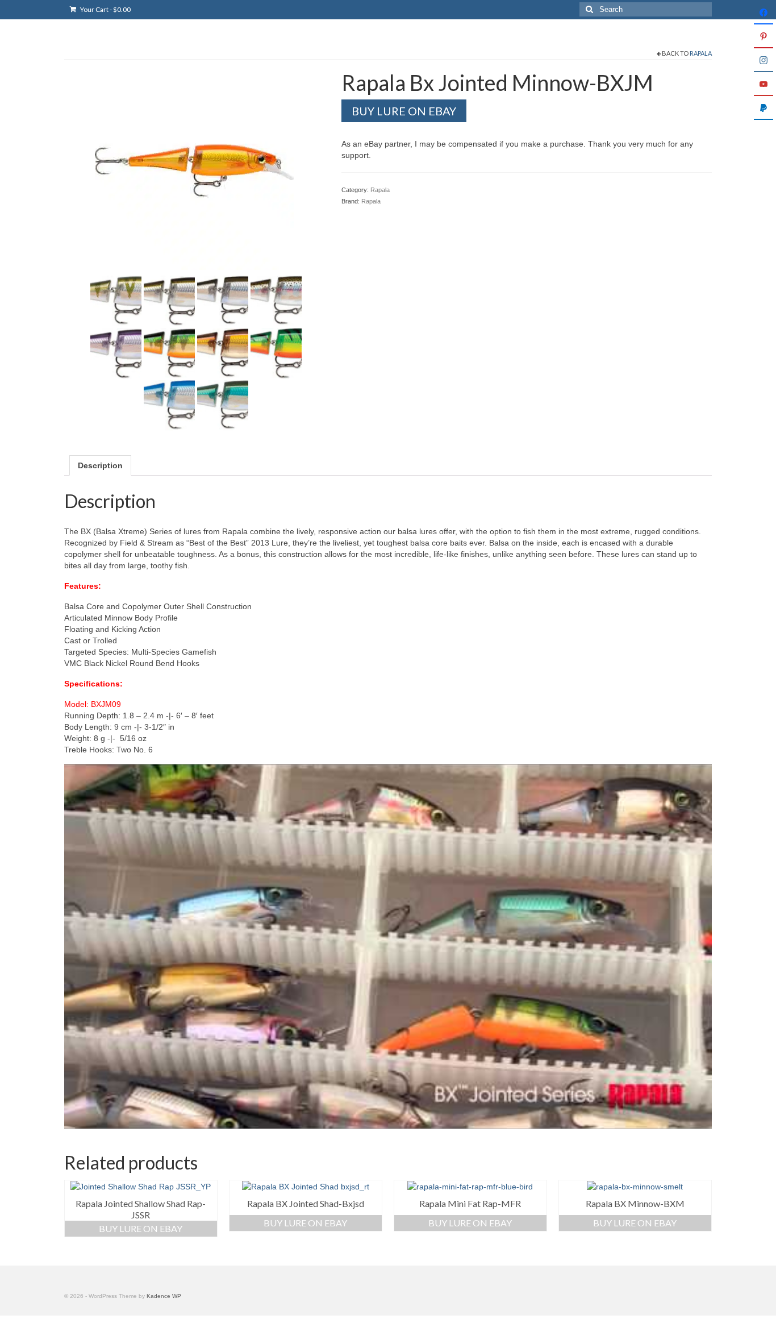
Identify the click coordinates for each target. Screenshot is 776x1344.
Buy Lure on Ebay (404, 111)
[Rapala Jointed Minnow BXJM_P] (169, 352)
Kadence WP (164, 1296)
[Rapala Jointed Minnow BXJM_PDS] (116, 352)
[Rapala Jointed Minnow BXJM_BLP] (169, 405)
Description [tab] (100, 465)
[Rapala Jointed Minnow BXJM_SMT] (169, 300)
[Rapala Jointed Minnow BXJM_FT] (276, 352)
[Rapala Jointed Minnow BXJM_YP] (116, 300)
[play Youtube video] (388, 946)
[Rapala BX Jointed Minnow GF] (194, 169)
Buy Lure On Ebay (140, 1228)
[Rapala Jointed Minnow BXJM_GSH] (222, 352)
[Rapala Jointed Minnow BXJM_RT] (276, 300)
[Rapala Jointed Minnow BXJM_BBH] (222, 405)
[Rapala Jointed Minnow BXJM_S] (222, 300)
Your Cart (105, 9)
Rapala (701, 53)
